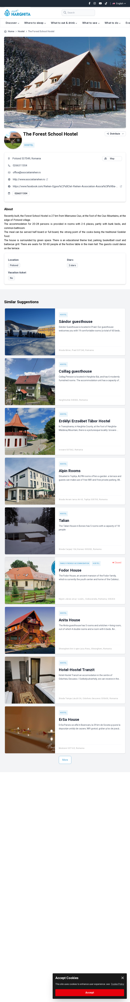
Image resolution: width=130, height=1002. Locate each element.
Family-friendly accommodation (74, 563)
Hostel (21, 31)
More (65, 759)
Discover (12, 22)
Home (11, 31)
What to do (112, 22)
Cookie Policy (117, 984)
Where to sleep (34, 22)
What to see (90, 22)
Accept (89, 992)
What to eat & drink (63, 22)
